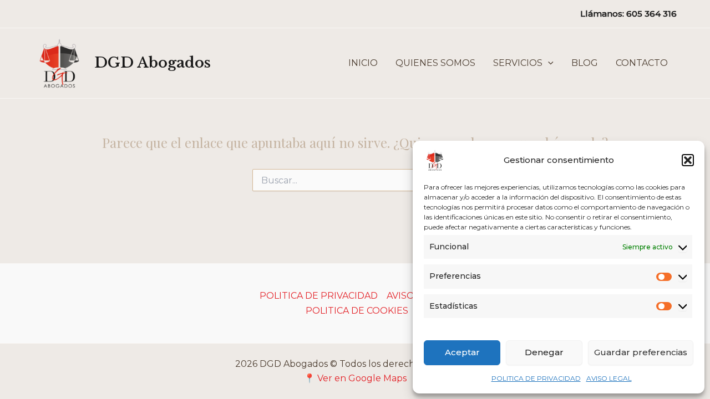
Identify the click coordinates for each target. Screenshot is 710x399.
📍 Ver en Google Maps (355, 378)
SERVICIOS (517, 63)
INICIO (363, 63)
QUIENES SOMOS (435, 63)
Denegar (544, 352)
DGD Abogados (152, 62)
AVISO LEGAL (609, 378)
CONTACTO (642, 63)
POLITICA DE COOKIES (357, 310)
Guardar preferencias (640, 352)
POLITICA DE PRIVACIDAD (536, 378)
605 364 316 (651, 13)
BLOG (584, 63)
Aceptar (462, 352)
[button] (687, 160)
